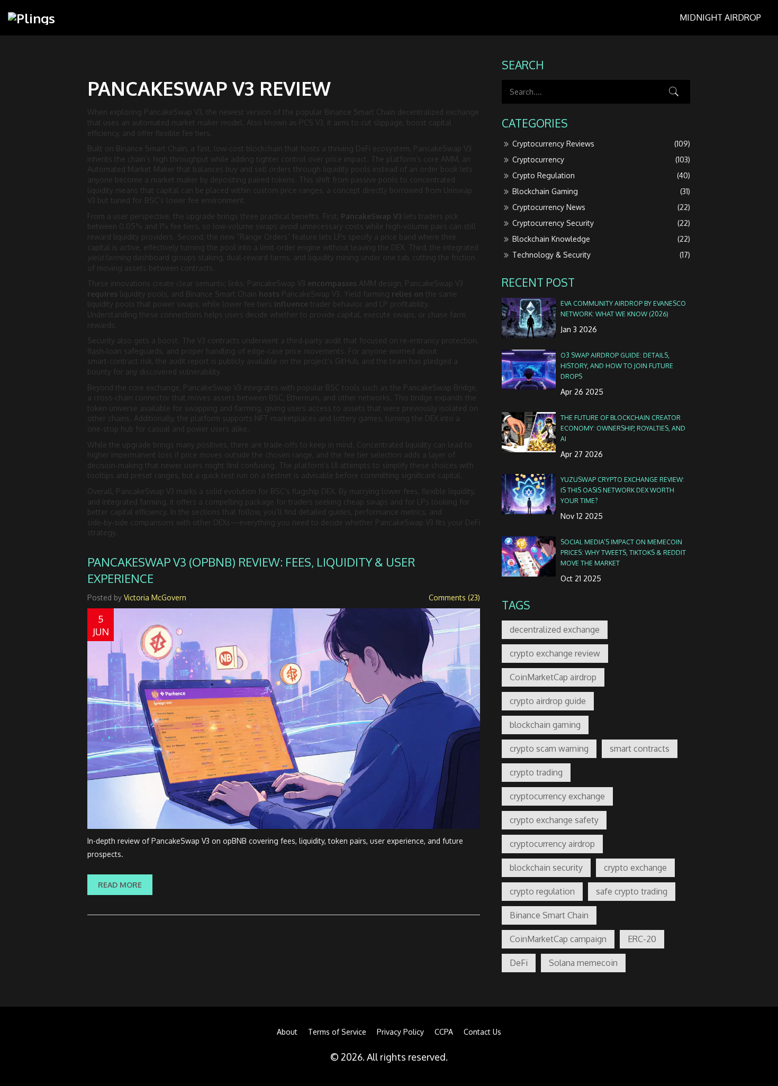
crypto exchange (635, 867)
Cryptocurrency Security (601, 222)
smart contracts (640, 748)
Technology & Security (601, 254)
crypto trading (536, 772)
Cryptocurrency (601, 159)
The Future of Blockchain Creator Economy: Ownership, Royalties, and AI (622, 428)
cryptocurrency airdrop (552, 843)
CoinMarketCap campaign (558, 939)
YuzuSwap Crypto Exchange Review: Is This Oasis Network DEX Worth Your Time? (622, 490)
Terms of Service (337, 1031)
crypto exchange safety (554, 820)
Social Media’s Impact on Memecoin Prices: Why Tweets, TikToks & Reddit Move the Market (623, 552)
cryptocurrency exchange (557, 796)
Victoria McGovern (155, 597)
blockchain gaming (545, 724)
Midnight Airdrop (720, 17)
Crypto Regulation (601, 175)
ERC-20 (642, 939)
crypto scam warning (549, 748)
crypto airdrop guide (548, 701)
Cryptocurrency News (601, 207)
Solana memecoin (583, 962)
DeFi (519, 962)
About (287, 1031)
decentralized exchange (555, 629)
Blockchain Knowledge (601, 238)
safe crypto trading (631, 891)
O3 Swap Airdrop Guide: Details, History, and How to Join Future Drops (616, 365)
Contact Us (482, 1031)
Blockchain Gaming (601, 191)
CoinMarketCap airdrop (553, 677)
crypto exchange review (555, 653)
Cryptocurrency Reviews (601, 143)
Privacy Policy (400, 1031)
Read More (120, 884)
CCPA (444, 1031)
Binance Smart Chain (549, 915)
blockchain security (546, 867)
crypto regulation (542, 891)
